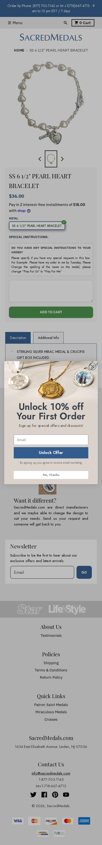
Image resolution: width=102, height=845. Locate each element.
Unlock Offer (51, 452)
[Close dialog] (92, 366)
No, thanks (51, 474)
